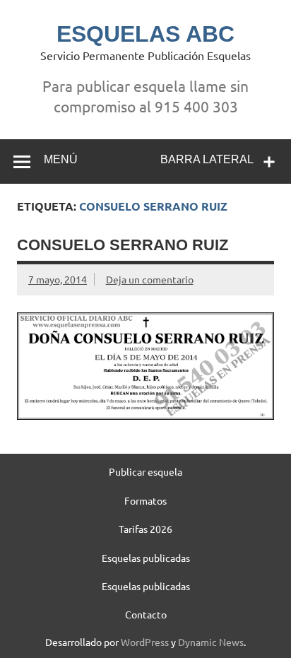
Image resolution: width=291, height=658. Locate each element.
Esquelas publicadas (146, 558)
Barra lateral (207, 159)
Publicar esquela (145, 471)
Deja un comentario (150, 279)
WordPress (145, 641)
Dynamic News (211, 641)
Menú (61, 159)
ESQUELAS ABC (145, 34)
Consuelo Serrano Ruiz (122, 245)
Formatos (145, 500)
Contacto (146, 614)
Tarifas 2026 (145, 529)
